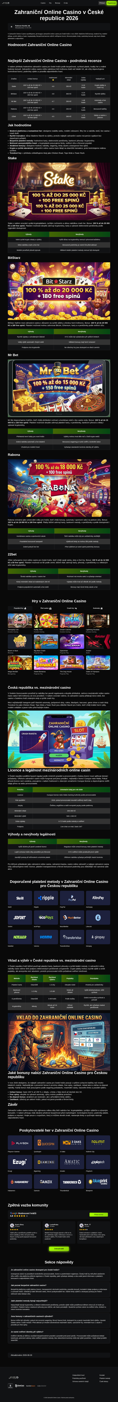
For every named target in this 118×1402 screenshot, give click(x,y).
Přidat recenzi (98, 1214)
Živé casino (45, 608)
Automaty (96, 608)
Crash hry (70, 608)
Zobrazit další (59, 1248)
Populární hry (18, 608)
